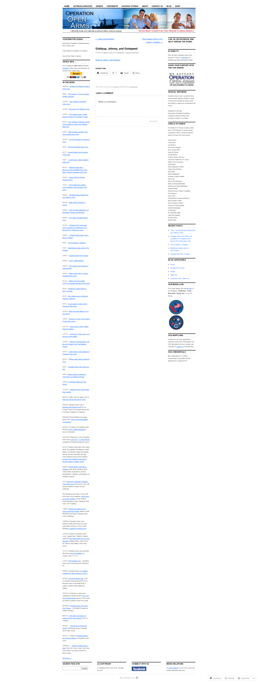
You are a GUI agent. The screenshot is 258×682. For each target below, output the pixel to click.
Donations (65, 68)
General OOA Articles (177, 268)
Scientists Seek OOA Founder (78, 255)
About (145, 6)
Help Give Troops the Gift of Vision (74, 399)
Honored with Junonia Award (71, 407)
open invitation (173, 668)
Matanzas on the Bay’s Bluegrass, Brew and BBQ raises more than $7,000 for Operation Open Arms (74, 169)
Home (66, 6)
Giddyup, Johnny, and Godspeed (108, 60)
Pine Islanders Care (75, 561)
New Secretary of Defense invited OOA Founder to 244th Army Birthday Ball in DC (76, 124)
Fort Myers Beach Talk (76, 578)
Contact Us (157, 6)
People (172, 271)
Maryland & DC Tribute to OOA (79, 109)
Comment (153, 121)
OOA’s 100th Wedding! (76, 260)
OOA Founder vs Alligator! (77, 243)
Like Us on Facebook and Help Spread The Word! (181, 40)
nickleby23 (120, 52)
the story (189, 288)
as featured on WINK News (77, 528)
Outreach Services (82, 6)
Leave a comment (132, 52)
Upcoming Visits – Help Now (180, 278)
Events (116, 86)
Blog (168, 6)
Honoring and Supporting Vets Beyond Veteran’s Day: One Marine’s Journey (75, 344)
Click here (185, 57)
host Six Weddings (77, 553)
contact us (179, 346)
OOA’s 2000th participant (76, 429)
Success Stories (130, 6)
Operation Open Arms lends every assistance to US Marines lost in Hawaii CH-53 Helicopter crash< (74, 227)
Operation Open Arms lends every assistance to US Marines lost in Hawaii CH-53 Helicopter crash (181, 238)
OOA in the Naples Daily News (78, 147)
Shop (177, 6)
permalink (133, 86)
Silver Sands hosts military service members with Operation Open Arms (74, 187)
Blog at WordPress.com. (127, 678)
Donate (99, 6)
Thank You (174, 275)
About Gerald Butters (105, 39)
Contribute (112, 6)
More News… (67, 658)
